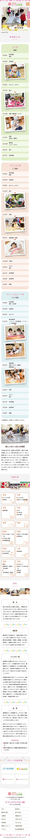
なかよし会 (18, 822)
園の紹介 (17, 809)
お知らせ (3, 819)
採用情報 (3, 822)
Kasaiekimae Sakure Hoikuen (11, 837)
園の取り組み (4, 812)
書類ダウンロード (5, 826)
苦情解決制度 (18, 826)
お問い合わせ (18, 819)
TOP (2, 809)
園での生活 (18, 812)
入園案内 (3, 816)
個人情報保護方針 (19, 829)
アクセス (3, 829)
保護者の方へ (18, 816)
